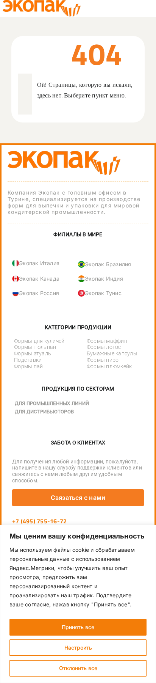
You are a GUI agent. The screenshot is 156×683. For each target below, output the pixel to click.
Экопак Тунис (103, 293)
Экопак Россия (39, 293)
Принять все (78, 627)
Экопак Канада (39, 278)
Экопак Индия (104, 278)
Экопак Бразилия (108, 264)
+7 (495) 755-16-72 (39, 521)
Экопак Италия (39, 263)
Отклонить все (78, 668)
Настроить (78, 647)
